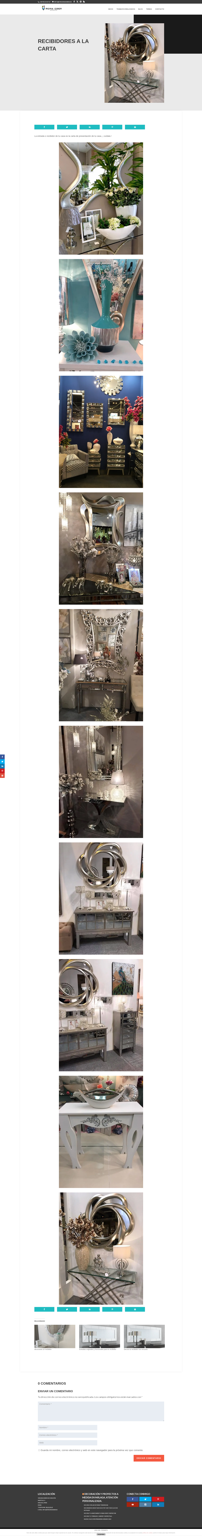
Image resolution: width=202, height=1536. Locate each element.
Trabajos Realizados (125, 9)
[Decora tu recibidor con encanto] (145, 1336)
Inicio (110, 9)
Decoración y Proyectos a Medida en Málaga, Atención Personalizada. (100, 1497)
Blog (140, 9)
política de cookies (147, 1532)
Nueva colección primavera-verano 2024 (97, 1519)
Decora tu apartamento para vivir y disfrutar (100, 1513)
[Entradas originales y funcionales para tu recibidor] (100, 1336)
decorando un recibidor (43, 1349)
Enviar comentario (149, 1458)
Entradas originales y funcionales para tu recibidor (97, 1349)
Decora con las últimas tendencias (96, 1505)
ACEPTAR (101, 1534)
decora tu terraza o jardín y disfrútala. (98, 1516)
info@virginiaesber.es (50, 1509)
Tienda (149, 9)
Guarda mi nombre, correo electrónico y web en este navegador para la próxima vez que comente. (92, 1450)
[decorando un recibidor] (55, 1336)
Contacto (159, 9)
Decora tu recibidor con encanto (136, 1349)
